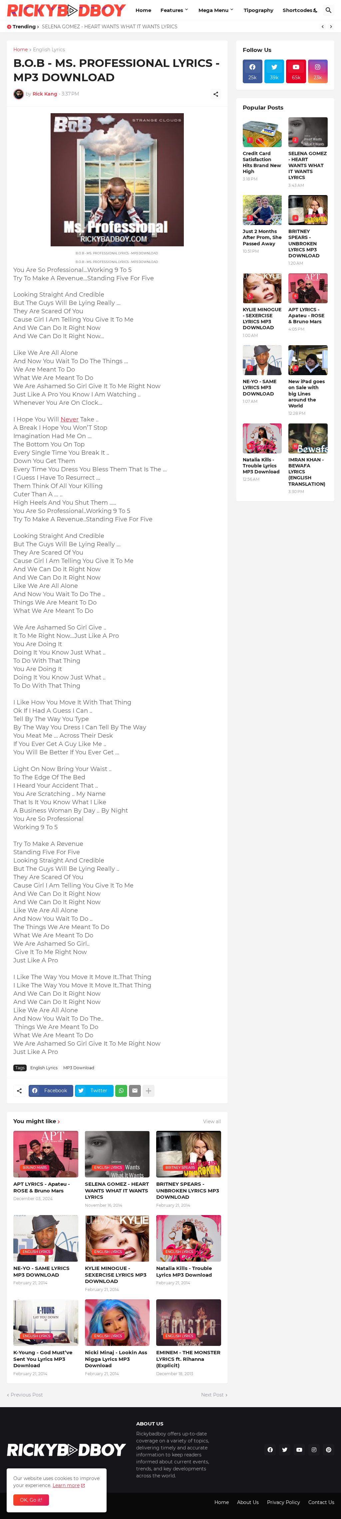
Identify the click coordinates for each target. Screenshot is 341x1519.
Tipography (258, 10)
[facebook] (270, 1449)
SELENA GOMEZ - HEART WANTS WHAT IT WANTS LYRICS (109, 27)
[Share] (215, 94)
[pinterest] (328, 1449)
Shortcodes (297, 10)
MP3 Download (78, 1067)
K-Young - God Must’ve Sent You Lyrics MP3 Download (42, 1359)
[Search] (328, 10)
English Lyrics (49, 50)
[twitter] (284, 1449)
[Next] (331, 26)
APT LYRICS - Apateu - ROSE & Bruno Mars (41, 1187)
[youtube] (299, 1449)
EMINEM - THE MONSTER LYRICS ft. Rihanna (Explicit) (188, 1359)
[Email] (135, 1091)
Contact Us (321, 1502)
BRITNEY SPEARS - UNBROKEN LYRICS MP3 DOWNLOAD (187, 1190)
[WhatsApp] (121, 1091)
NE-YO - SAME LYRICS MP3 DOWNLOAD (41, 1271)
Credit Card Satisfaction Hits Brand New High (262, 162)
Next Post (212, 1395)
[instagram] (314, 1449)
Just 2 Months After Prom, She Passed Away (262, 237)
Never (70, 419)
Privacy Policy (283, 1502)
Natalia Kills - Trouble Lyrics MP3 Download (184, 1271)
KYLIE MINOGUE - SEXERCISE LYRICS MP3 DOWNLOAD (116, 1274)
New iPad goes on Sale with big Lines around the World (306, 394)
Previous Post (27, 1395)
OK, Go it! (31, 1500)
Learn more (66, 1485)
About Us (248, 1502)
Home (143, 10)
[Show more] (149, 1091)
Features (172, 10)
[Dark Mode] (315, 10)
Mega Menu (213, 10)
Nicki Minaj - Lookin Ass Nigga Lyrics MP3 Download (116, 1359)
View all (212, 1121)
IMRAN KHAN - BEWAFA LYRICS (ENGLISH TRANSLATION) (306, 472)
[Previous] (322, 26)
